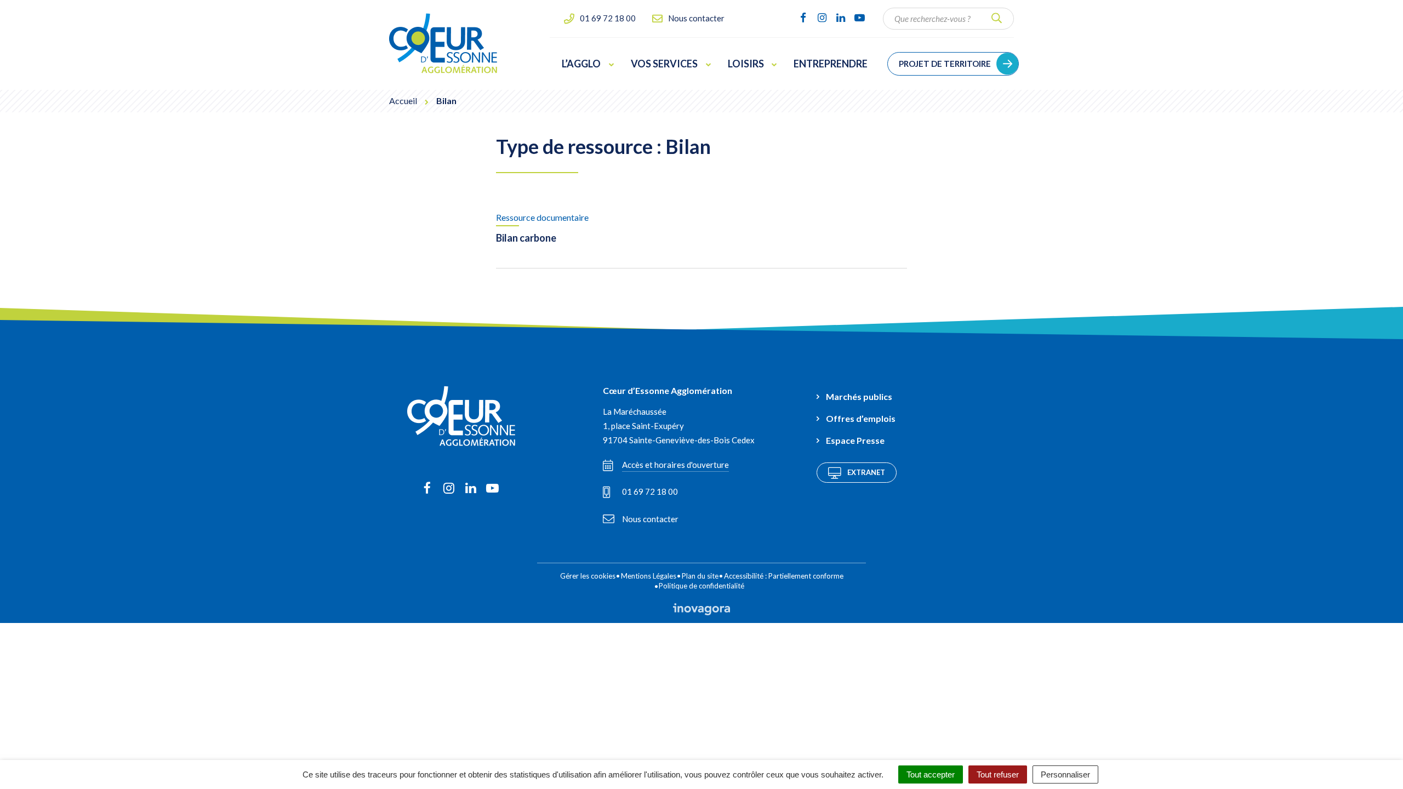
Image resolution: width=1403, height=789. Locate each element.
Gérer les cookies (587, 575)
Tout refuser (998, 774)
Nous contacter (650, 519)
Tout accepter (930, 774)
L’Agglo (581, 64)
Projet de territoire (945, 63)
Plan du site (700, 575)
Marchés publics (859, 396)
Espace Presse (855, 440)
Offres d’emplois (861, 418)
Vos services (664, 64)
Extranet (866, 472)
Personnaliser (1065, 774)
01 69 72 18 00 (650, 491)
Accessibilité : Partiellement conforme (783, 575)
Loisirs (746, 64)
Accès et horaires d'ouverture (675, 465)
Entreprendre (831, 64)
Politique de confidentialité (701, 585)
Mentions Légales (648, 575)
